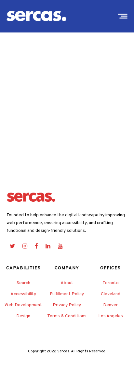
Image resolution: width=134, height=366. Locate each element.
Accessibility (23, 294)
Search (23, 283)
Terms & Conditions (67, 316)
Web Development (23, 305)
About (66, 283)
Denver (110, 305)
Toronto (110, 283)
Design (23, 316)
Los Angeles (110, 316)
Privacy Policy (67, 305)
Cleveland (110, 294)
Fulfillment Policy (67, 294)
